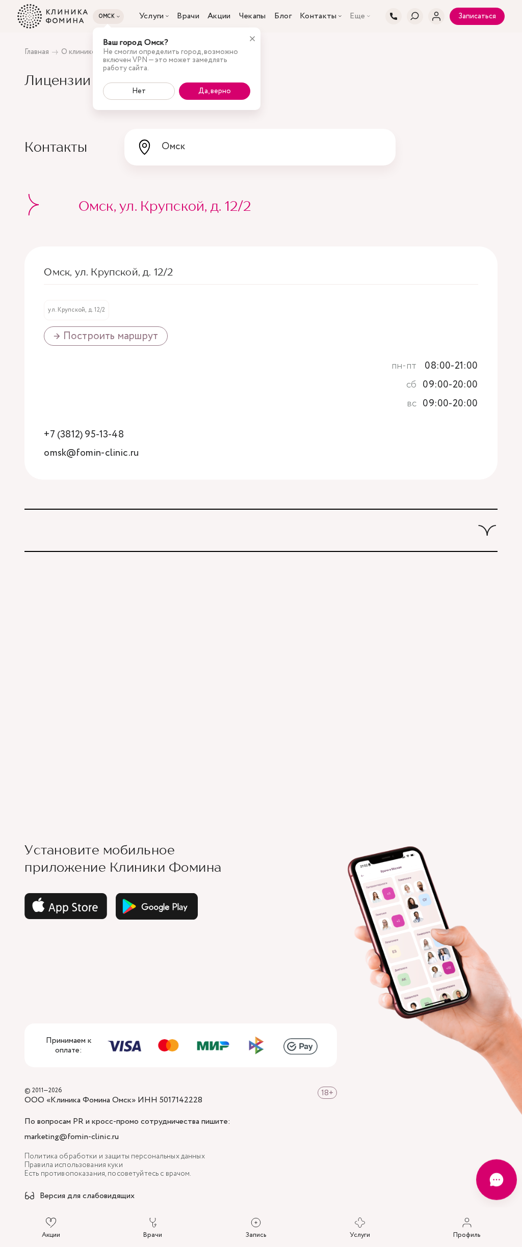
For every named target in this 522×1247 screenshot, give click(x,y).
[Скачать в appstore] (65, 906)
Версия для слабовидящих (87, 1196)
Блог (283, 16)
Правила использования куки (73, 1165)
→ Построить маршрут (106, 336)
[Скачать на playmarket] (157, 906)
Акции (219, 16)
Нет (139, 91)
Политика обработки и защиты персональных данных (114, 1156)
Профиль (466, 1234)
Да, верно (214, 91)
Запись (256, 1234)
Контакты (318, 16)
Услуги (151, 16)
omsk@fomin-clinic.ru (91, 453)
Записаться (477, 16)
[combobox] (260, 147)
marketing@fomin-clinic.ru (71, 1137)
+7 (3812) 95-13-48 (83, 435)
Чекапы (252, 16)
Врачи (188, 16)
